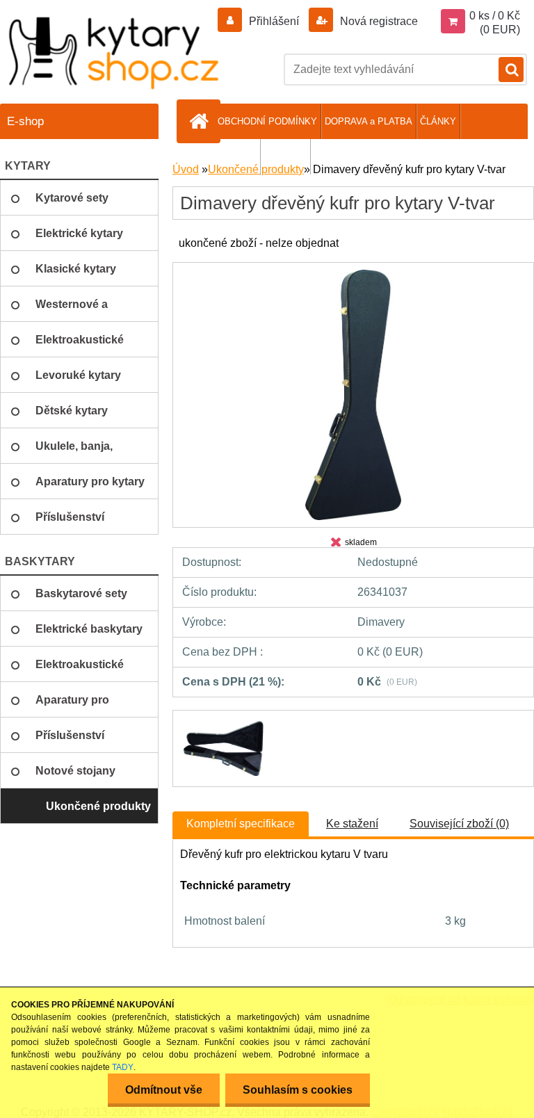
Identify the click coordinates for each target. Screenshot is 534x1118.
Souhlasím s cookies (298, 1090)
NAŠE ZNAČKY (224, 157)
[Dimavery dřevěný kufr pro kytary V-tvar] (353, 275)
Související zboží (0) (459, 823)
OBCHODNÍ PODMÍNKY (267, 121)
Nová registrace (377, 21)
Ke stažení (352, 823)
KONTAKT (285, 157)
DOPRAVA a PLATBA (368, 121)
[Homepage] (200, 121)
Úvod (185, 169)
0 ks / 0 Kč (494, 16)
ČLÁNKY (438, 121)
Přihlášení (274, 21)
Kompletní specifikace (240, 823)
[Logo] (114, 52)
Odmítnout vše (163, 1090)
